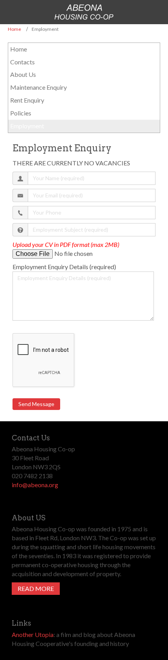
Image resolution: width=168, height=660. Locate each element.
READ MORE (36, 588)
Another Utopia (33, 634)
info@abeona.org (35, 484)
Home (14, 29)
